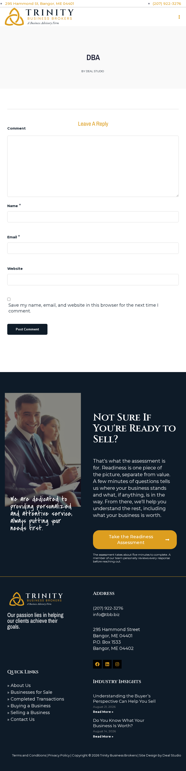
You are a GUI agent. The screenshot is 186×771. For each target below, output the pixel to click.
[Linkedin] (107, 664)
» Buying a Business (29, 706)
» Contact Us (21, 719)
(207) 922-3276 (108, 608)
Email (12, 237)
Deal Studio (172, 755)
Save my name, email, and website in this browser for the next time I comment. (83, 308)
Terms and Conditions (29, 755)
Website (15, 268)
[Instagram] (117, 664)
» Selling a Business (28, 712)
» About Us (19, 685)
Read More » (103, 712)
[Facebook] (97, 664)
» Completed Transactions (35, 699)
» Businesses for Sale (29, 692)
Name (12, 206)
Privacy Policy (59, 755)
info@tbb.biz (106, 614)
